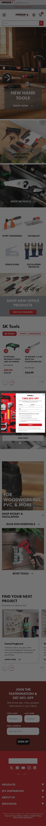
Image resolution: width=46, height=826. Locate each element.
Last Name (32, 404)
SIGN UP (30, 424)
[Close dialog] (44, 395)
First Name (21, 404)
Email (20, 408)
